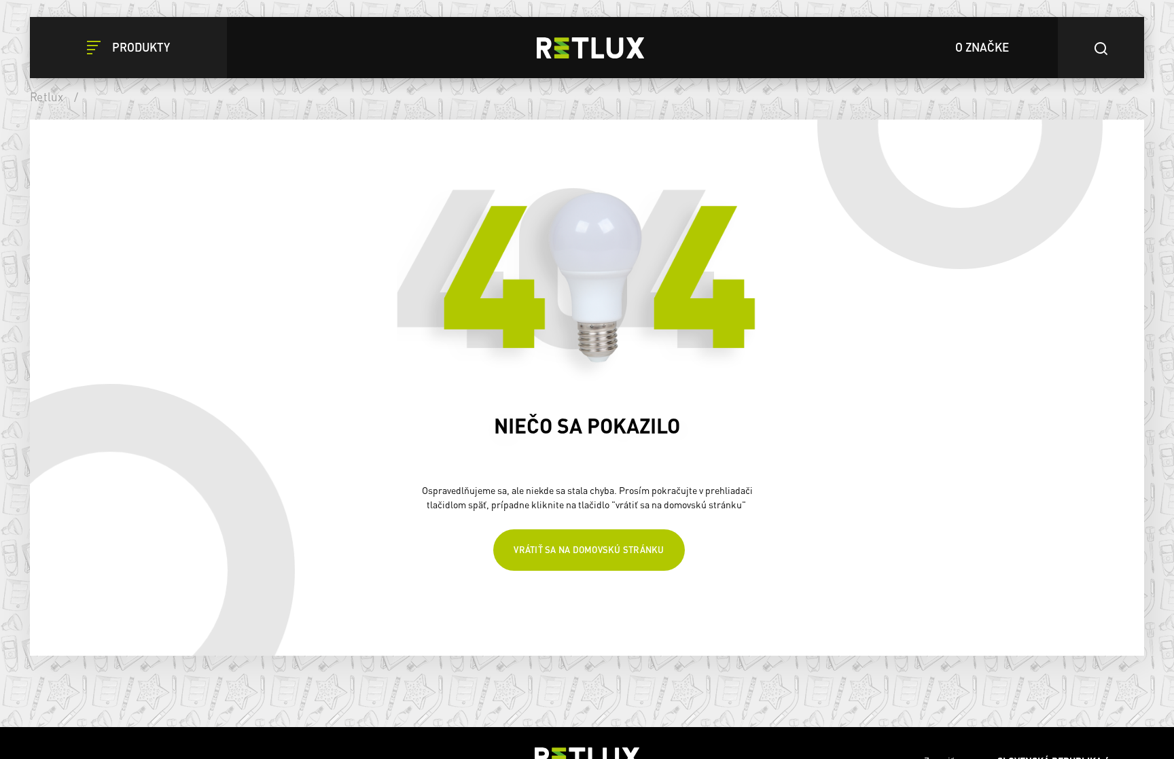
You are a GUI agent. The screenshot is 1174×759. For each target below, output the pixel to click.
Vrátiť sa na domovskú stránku (589, 554)
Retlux (47, 96)
